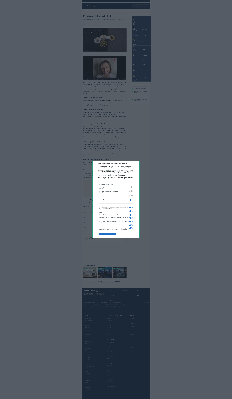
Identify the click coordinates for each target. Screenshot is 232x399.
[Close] (137, 163)
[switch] (131, 187)
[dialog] (116, 199)
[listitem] (116, 184)
